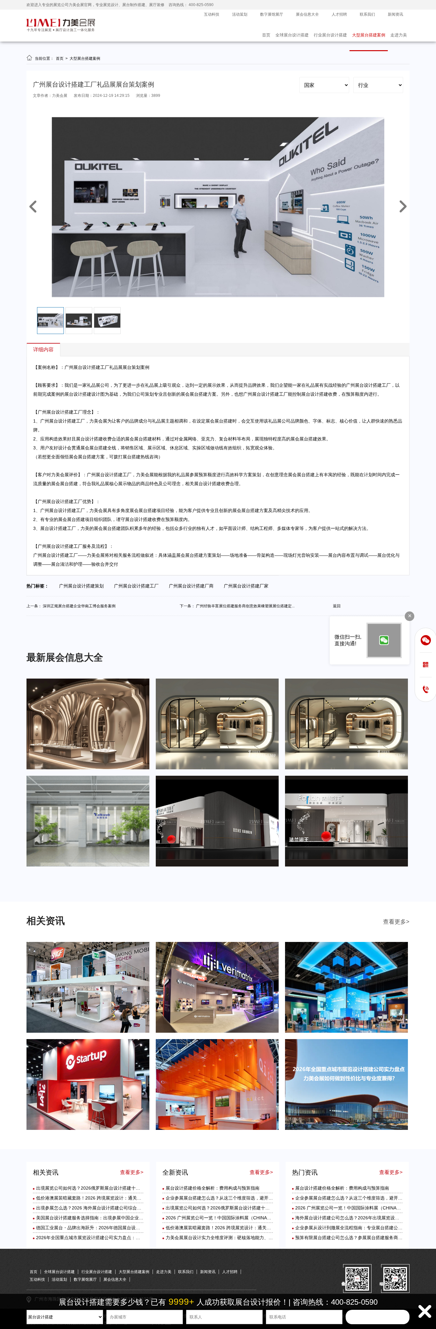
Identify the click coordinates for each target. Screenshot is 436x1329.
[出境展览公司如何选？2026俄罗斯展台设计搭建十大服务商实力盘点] (87, 1031)
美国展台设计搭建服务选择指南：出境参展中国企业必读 (92, 1217)
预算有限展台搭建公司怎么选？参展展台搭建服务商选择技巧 (355, 1237)
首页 (266, 35)
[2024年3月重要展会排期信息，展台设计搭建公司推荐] (87, 865)
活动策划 (239, 14)
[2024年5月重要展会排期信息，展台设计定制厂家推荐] (217, 768)
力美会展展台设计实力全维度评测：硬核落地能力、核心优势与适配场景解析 (242, 1237)
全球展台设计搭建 (292, 35)
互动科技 (211, 14)
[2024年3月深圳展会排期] (217, 865)
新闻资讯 (395, 14)
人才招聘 (339, 14)
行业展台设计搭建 (330, 35)
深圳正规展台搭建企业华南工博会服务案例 (79, 606)
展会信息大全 (307, 14)
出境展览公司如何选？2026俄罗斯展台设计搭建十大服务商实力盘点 (103, 1188)
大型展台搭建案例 (368, 35)
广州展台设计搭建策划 (83, 585)
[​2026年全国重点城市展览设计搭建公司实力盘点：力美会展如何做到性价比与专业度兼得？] (346, 1128)
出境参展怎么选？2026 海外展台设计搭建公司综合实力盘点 (95, 1207)
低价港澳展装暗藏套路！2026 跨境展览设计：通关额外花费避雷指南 (104, 1198)
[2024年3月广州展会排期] (346, 865)
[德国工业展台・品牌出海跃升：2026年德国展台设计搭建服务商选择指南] (217, 1128)
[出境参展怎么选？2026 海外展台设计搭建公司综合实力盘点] (346, 1031)
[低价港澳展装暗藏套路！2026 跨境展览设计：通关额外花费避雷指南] (217, 1031)
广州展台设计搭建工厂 (138, 585)
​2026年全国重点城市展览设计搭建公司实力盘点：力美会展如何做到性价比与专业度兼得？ (126, 1237)
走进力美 (398, 35)
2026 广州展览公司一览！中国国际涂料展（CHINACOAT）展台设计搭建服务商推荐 (249, 1217)
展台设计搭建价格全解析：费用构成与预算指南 (212, 1188)
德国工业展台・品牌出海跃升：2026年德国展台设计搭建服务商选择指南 (108, 1227)
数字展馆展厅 (271, 14)
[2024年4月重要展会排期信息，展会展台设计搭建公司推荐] (346, 768)
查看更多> (396, 922)
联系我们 (367, 14)
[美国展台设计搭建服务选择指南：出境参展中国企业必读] (87, 1128)
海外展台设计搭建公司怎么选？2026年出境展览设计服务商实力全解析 (365, 1217)
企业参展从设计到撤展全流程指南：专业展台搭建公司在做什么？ (360, 1227)
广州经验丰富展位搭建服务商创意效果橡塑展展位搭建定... (245, 606)
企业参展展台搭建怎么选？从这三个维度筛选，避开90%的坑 (226, 1198)
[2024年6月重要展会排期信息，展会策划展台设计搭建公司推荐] (87, 768)
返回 (337, 606)
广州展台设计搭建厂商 (193, 585)
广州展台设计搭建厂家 (248, 585)
